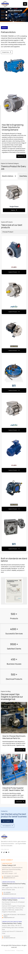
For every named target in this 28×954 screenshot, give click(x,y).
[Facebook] (1, 852)
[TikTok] (4, 852)
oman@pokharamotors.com (9, 937)
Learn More (19, 750)
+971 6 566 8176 (6, 826)
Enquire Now (5, 52)
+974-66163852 (6, 892)
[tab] (13, 21)
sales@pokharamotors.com (9, 877)
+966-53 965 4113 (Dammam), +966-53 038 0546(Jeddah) (14, 915)
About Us (20, 156)
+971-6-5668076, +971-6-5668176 (10, 876)
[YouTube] (6, 852)
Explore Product (13, 272)
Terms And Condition (10, 950)
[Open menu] (25, 4)
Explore (13, 210)
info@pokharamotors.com (8, 917)
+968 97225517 (6, 936)
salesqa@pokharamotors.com (9, 894)
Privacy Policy (19, 950)
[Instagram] (8, 852)
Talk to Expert (6, 821)
